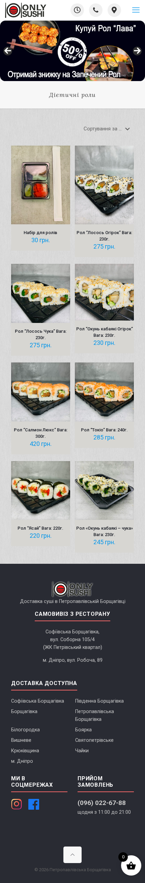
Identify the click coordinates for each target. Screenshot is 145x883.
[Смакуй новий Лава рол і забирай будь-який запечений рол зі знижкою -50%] (72, 51)
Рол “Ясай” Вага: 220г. (40, 528)
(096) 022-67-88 (102, 803)
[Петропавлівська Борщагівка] (25, 10)
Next (137, 51)
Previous (7, 51)
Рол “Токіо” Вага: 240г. (104, 429)
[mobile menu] (136, 10)
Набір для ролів (40, 232)
